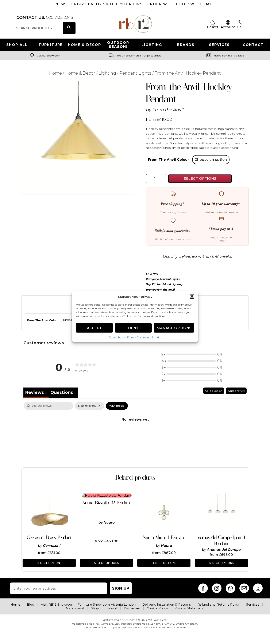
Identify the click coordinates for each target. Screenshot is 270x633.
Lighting (152, 45)
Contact (253, 45)
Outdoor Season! (118, 45)
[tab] (63, 393)
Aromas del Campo (224, 550)
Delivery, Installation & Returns (166, 604)
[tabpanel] (135, 433)
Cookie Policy (117, 337)
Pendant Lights (135, 73)
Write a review (236, 390)
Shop (95, 608)
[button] (192, 296)
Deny (133, 328)
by (40, 546)
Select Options (200, 179)
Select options (49, 563)
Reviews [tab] (36, 392)
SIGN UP (121, 588)
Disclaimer (132, 608)
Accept (94, 328)
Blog (30, 604)
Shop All (17, 45)
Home (55, 73)
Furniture (51, 45)
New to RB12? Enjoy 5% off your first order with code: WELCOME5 (135, 4)
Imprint (157, 337)
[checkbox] (117, 406)
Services (219, 45)
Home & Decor (84, 45)
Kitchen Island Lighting (167, 284)
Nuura (109, 522)
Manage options (174, 328)
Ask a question (213, 390)
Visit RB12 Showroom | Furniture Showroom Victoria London (88, 604)
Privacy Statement (138, 337)
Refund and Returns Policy (218, 604)
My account (75, 608)
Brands (185, 45)
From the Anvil (168, 109)
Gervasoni (52, 546)
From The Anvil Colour (168, 160)
